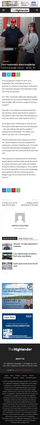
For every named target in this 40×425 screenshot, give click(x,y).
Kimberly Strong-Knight (9, 68)
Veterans (24, 375)
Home (3, 15)
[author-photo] (20, 223)
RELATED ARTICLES (9, 238)
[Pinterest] (13, 75)
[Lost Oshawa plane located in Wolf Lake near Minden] (7, 256)
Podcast (17, 375)
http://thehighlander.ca (20, 228)
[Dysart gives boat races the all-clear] (7, 266)
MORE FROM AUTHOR (26, 238)
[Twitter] (9, 75)
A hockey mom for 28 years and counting (9, 204)
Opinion (31, 375)
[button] (3, 10)
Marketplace (7, 378)
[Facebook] (4, 75)
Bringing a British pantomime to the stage (29, 204)
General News (11, 15)
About (22, 378)
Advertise (15, 378)
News (11, 375)
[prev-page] (3, 273)
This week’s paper (31, 378)
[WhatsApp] (18, 75)
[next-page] (6, 273)
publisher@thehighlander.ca (24, 370)
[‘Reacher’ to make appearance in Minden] (7, 246)
